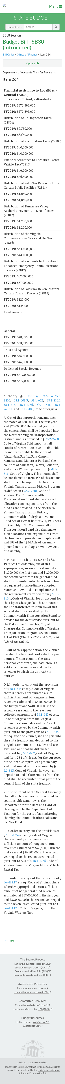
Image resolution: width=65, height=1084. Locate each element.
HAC (38, 1005)
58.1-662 (37, 400)
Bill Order (8, 54)
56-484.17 (10, 882)
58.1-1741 (43, 405)
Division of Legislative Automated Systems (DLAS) (39, 1072)
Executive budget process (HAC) (31, 967)
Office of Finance (27, 54)
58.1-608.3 (21, 400)
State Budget (32, 18)
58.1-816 (9, 405)
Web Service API (41, 1022)
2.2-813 (9, 770)
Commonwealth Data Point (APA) (31, 971)
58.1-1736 (26, 405)
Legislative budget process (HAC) (31, 963)
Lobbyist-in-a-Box (38, 1062)
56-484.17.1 (11, 908)
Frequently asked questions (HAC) (31, 992)
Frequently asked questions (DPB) (31, 975)
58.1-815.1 (54, 400)
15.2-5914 (46, 396)
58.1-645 (15, 689)
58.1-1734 (12, 835)
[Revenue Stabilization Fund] (16, 940)
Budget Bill (14, 26)
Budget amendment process (31, 988)
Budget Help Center (32, 1025)
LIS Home (21, 1062)
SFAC (44, 1005)
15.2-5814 (30, 396)
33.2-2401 (30, 491)
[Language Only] (6, 940)
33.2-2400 (52, 439)
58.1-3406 (26, 409)
